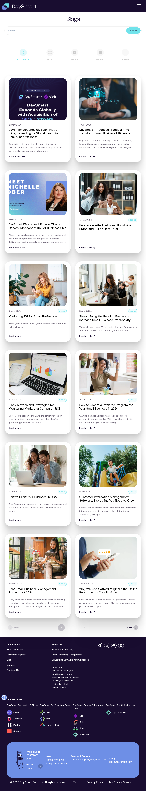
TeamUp (17, 718)
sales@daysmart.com (57, 763)
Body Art (84, 734)
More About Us (15, 649)
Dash (16, 712)
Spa (82, 728)
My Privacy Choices (120, 782)
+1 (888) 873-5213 (55, 760)
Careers (11, 664)
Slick (82, 715)
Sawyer (17, 731)
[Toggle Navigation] (139, 6)
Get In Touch (29, 766)
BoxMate (18, 724)
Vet (48, 712)
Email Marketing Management (67, 654)
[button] (4, 697)
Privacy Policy (95, 782)
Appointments (120, 712)
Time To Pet (52, 724)
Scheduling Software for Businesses (70, 659)
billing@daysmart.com (120, 761)
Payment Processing (62, 649)
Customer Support (17, 654)
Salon (82, 722)
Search (133, 30)
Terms (76, 782)
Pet (48, 718)
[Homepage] (19, 6)
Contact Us (13, 670)
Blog (9, 659)
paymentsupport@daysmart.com (88, 759)
